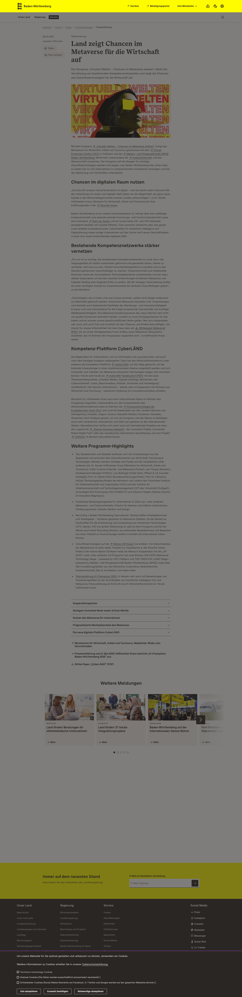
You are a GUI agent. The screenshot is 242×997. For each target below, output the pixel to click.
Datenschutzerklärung (95, 964)
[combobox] (187, 6)
